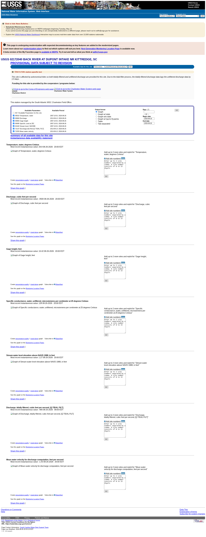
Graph (100, 112)
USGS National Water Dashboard (27, 34)
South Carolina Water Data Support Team (34, 527)
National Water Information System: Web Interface (25, 11)
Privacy (27, 518)
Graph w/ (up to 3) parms (108, 119)
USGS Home (193, 3)
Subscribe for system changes (192, 514)
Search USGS (193, 7)
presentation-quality (22, 180)
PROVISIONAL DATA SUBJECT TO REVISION (41, 63)
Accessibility (5, 518)
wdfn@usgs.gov (100, 52)
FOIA (17, 518)
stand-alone (34, 180)
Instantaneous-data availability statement (31, 138)
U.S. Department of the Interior (12, 520)
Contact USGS (194, 5)
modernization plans (32, 49)
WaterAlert (59, 180)
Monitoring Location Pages (35, 184)
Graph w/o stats (104, 117)
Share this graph (17, 188)
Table (100, 121)
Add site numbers (113, 159)
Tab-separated (104, 124)
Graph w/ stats (104, 114)
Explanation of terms (188, 512)
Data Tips (184, 510)
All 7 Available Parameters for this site (28, 113)
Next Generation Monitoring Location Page (100, 49)
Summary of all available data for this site (31, 135)
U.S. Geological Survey (32, 520)
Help (3, 512)
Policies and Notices (42, 518)
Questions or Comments (11, 510)
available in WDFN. (49, 52)
